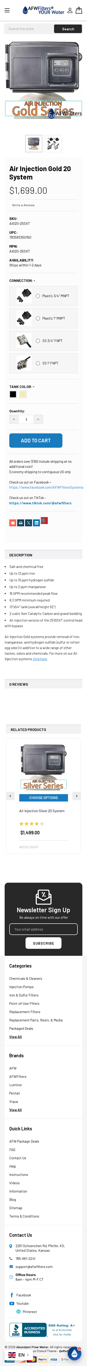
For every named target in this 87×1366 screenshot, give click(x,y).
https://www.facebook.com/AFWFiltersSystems (46, 487)
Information (18, 1191)
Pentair (14, 1093)
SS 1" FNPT (50, 363)
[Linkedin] (36, 522)
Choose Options (43, 798)
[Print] (20, 522)
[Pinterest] (44, 520)
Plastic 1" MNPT (53, 318)
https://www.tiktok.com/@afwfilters (40, 503)
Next (76, 796)
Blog (12, 1199)
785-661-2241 (25, 1258)
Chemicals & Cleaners (25, 978)
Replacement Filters (24, 1012)
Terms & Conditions (24, 1216)
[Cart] (78, 10)
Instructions (18, 1174)
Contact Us (17, 1158)
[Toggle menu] (12, 10)
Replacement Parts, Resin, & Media (36, 1020)
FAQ (12, 1149)
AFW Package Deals (24, 1141)
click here (40, 659)
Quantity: (17, 411)
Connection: (21, 280)
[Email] (12, 522)
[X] (28, 522)
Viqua (13, 1101)
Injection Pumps (21, 987)
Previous (10, 796)
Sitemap (15, 1208)
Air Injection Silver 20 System (41, 810)
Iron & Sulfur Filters (24, 995)
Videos (14, 1183)
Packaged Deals (21, 1028)
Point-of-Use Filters (24, 1003)
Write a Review (23, 205)
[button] (74, 1353)
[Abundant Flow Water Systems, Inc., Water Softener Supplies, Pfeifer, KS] (43, 1330)
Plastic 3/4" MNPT (55, 296)
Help (12, 1166)
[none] (43, 80)
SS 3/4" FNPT (52, 341)
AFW (12, 1068)
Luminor (15, 1085)
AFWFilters (17, 1076)
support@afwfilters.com (34, 1266)
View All (15, 1037)
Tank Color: (21, 386)
